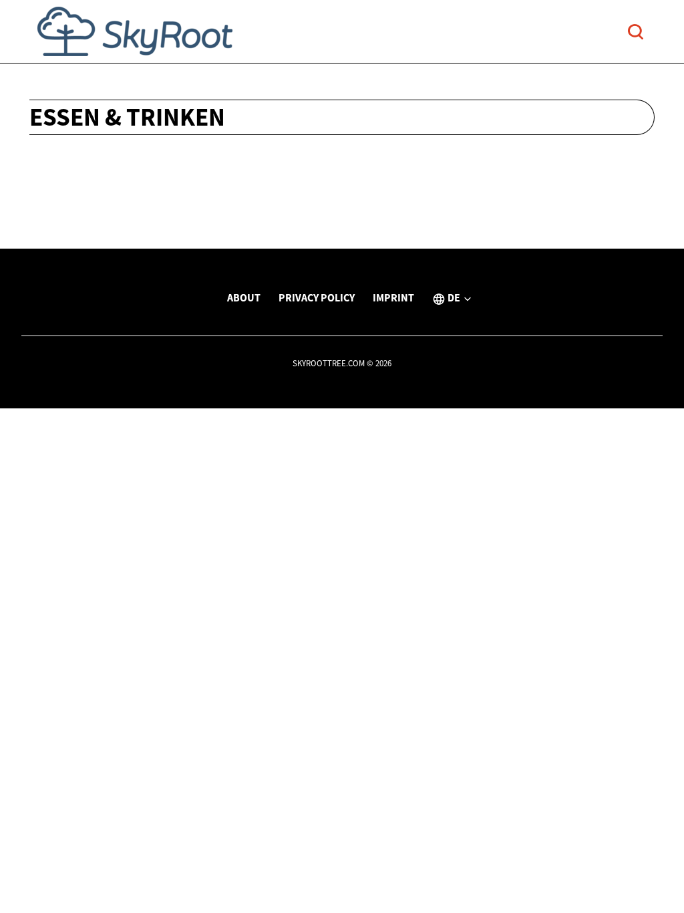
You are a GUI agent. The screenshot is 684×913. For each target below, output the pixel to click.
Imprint (393, 297)
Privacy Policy (317, 297)
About (244, 297)
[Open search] (635, 32)
